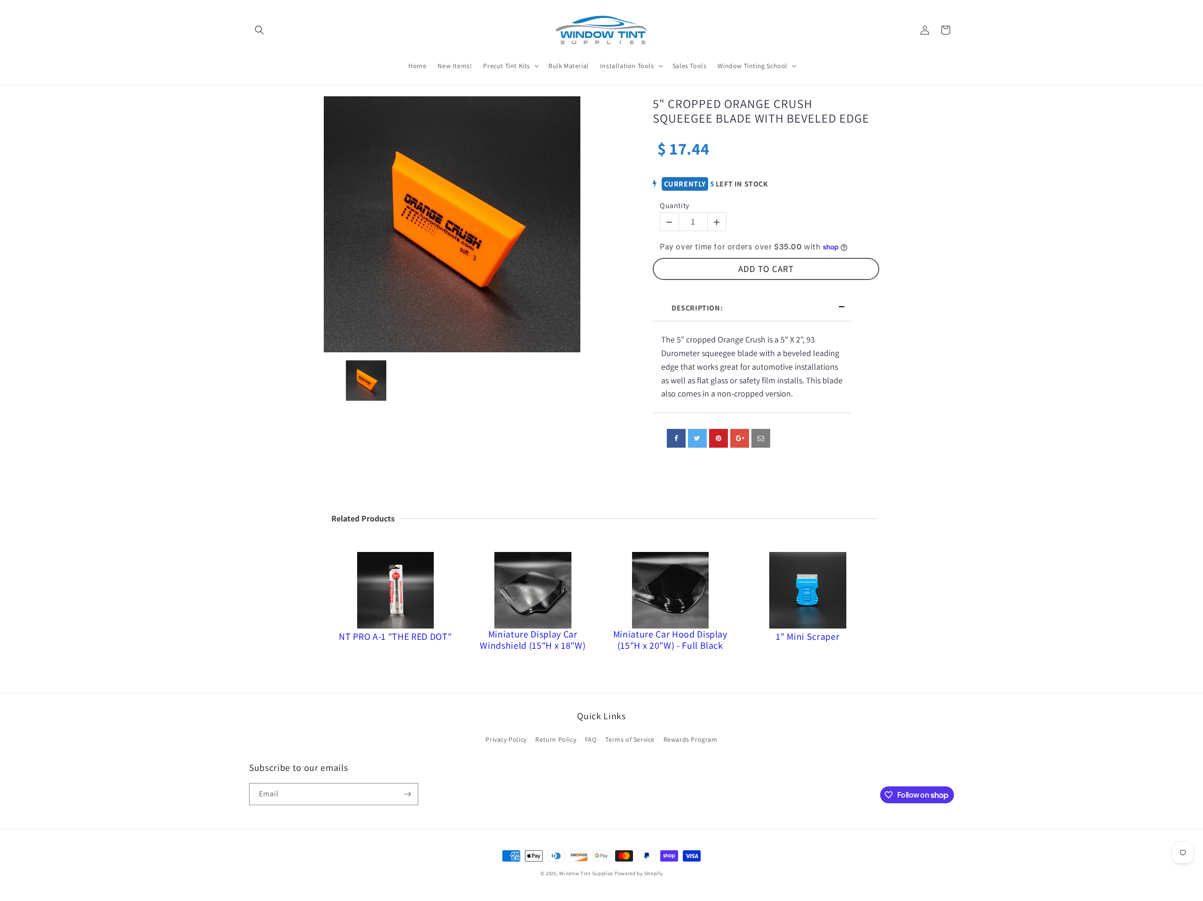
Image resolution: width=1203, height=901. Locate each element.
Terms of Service (630, 739)
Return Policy (555, 739)
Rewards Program (691, 739)
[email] (760, 438)
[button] (259, 30)
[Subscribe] (407, 794)
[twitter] (697, 438)
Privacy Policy (505, 739)
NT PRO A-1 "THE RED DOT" (395, 636)
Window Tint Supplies (586, 873)
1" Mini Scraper (807, 636)
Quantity (674, 205)
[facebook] (676, 438)
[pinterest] (718, 438)
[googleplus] (739, 438)
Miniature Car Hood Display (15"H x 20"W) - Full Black (670, 640)
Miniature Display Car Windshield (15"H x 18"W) (533, 640)
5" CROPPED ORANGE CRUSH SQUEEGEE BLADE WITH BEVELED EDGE (761, 111)
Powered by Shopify (639, 873)
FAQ (591, 739)
